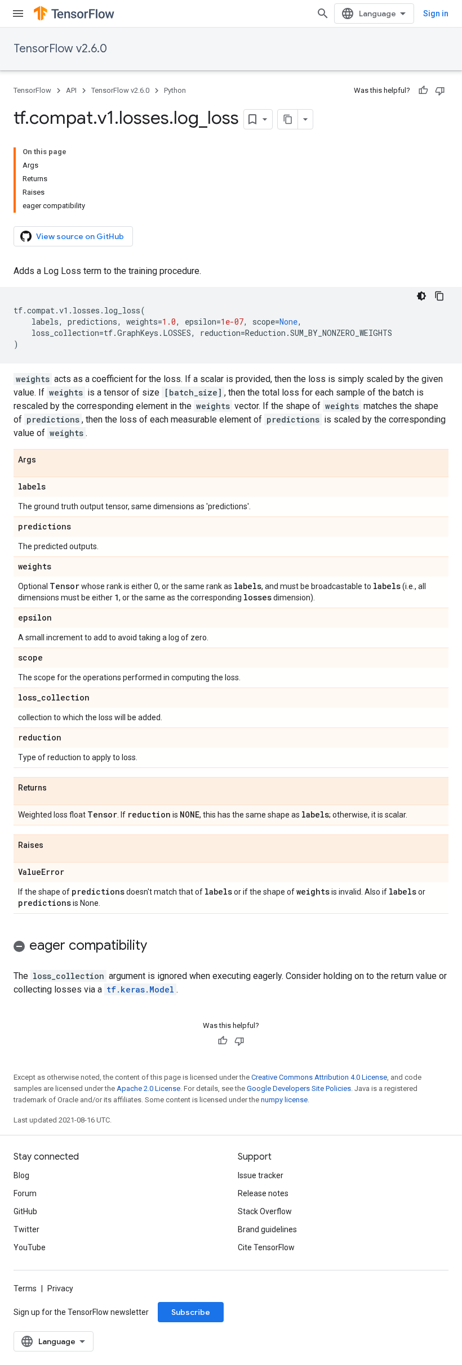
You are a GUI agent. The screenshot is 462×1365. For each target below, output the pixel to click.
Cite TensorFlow (266, 1247)
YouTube (30, 1247)
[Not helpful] (440, 90)
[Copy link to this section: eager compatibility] (158, 946)
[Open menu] (18, 13)
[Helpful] (423, 90)
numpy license (284, 1099)
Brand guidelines (267, 1229)
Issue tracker (260, 1175)
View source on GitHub (80, 236)
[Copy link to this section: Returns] (58, 788)
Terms (25, 1288)
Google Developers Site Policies (299, 1088)
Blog (21, 1175)
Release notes (263, 1193)
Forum (25, 1193)
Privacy (60, 1288)
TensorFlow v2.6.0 (60, 49)
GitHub (25, 1211)
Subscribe (190, 1312)
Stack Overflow (265, 1211)
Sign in (435, 13)
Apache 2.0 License (148, 1088)
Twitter (26, 1229)
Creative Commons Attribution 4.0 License (319, 1077)
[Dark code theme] (421, 296)
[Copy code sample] (439, 296)
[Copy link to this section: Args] (47, 460)
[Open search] (323, 13)
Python (175, 90)
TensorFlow (32, 90)
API (71, 90)
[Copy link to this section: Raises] (54, 845)
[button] (231, 947)
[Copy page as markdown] (288, 119)
